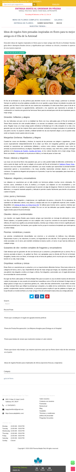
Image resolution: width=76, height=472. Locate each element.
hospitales (42, 411)
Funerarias (42, 403)
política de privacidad (46, 415)
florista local (43, 406)
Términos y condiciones (47, 413)
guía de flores (8, 378)
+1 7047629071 (35, 1)
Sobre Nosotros (45, 23)
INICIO (59, 23)
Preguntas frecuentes (46, 418)
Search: (6, 301)
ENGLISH (55, 4)
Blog (40, 408)
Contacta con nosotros (46, 401)
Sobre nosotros (44, 399)
